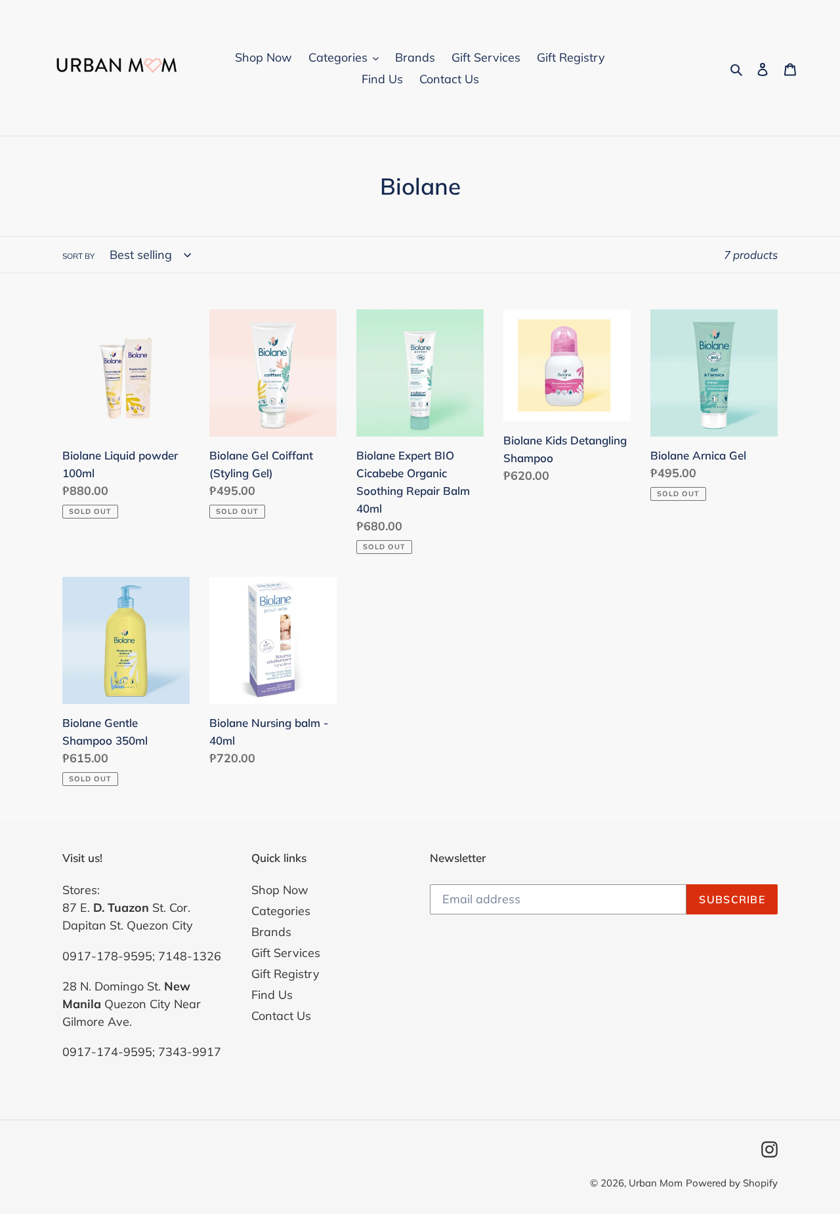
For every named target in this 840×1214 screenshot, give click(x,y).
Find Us (272, 994)
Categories (280, 910)
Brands (271, 931)
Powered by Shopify (732, 1183)
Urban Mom (655, 1183)
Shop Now (279, 889)
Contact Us (281, 1015)
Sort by (78, 256)
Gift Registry (285, 973)
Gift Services (285, 952)
